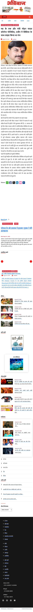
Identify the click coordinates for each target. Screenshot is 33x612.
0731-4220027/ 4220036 (10, 585)
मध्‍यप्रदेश (16, 25)
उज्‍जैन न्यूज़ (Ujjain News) (7, 25)
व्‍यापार (15, 21)
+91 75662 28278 (8, 597)
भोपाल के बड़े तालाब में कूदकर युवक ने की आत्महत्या (16, 230)
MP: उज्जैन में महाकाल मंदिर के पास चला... (11, 274)
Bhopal (8, 590)
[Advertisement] (16, 201)
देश (12, 271)
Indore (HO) (10, 584)
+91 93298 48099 (8, 591)
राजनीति (9, 21)
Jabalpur (8, 596)
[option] (4, 21)
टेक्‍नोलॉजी (22, 21)
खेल (2, 21)
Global (28, 21)
